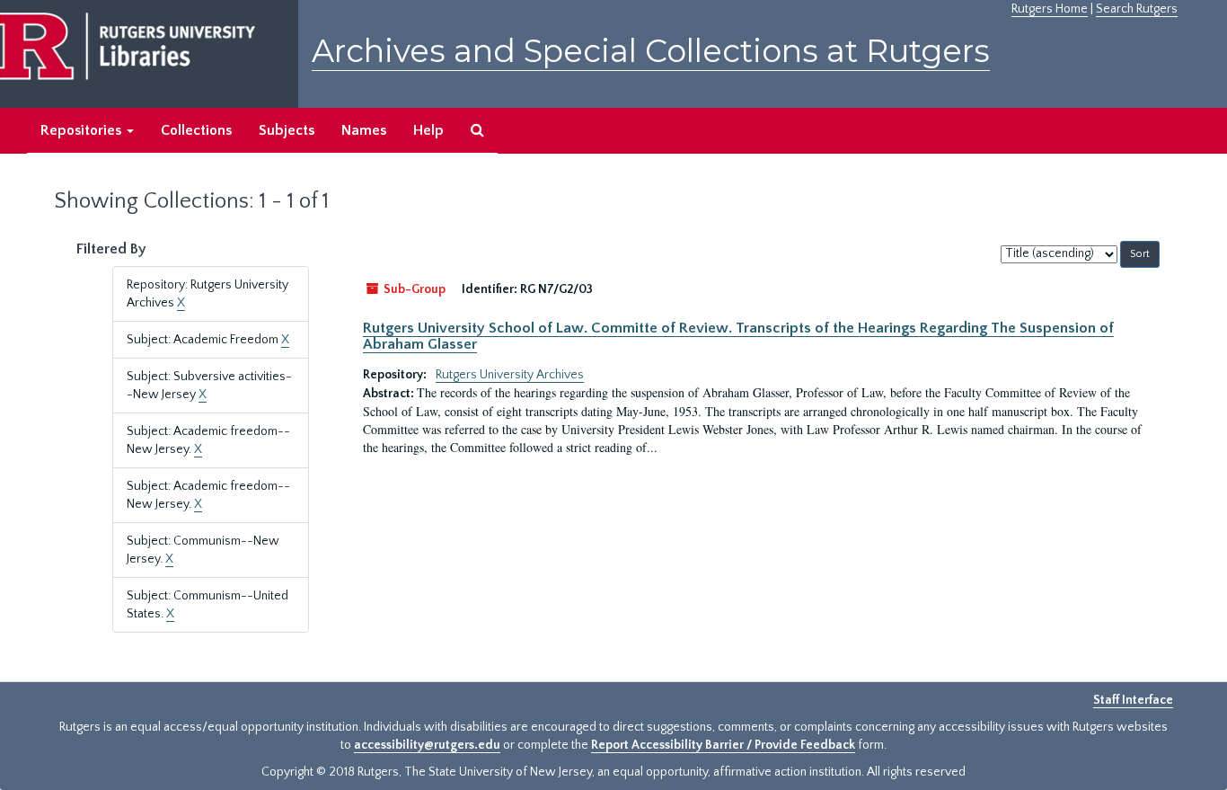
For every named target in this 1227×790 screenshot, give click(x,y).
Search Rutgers (1137, 9)
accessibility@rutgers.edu (427, 745)
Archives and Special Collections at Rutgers (651, 50)
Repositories (82, 130)
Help (428, 130)
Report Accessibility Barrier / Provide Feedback (723, 745)
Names (363, 130)
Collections (196, 130)
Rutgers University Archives (510, 375)
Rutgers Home (1049, 9)
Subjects (286, 130)
